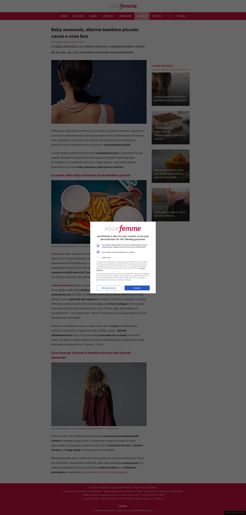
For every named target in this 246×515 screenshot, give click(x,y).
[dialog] (123, 257)
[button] (123, 257)
